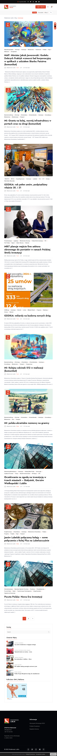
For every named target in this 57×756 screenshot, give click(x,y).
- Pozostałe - (41, 12)
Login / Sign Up (41, 6)
